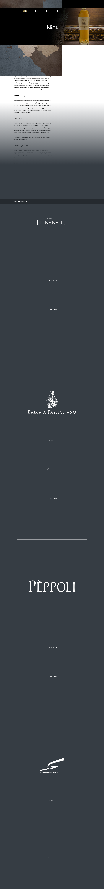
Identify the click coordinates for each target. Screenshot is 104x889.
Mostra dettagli (65, 11)
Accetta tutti (88, 2)
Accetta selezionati (88, 6)
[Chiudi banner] (99, 1)
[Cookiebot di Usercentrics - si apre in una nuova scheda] (10, 11)
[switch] (36, 11)
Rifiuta (88, 10)
